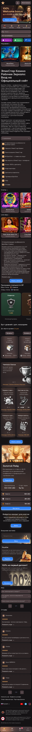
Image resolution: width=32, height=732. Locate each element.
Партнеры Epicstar (19, 699)
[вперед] (22, 606)
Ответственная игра (7, 699)
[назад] (10, 606)
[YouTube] (21, 704)
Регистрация (26, 2)
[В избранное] (17, 48)
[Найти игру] (3, 32)
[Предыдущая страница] (10, 692)
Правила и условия (15, 697)
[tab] (4, 26)
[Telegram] (25, 704)
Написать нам (5, 697)
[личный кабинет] (18, 3)
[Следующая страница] (22, 692)
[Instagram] (29, 704)
